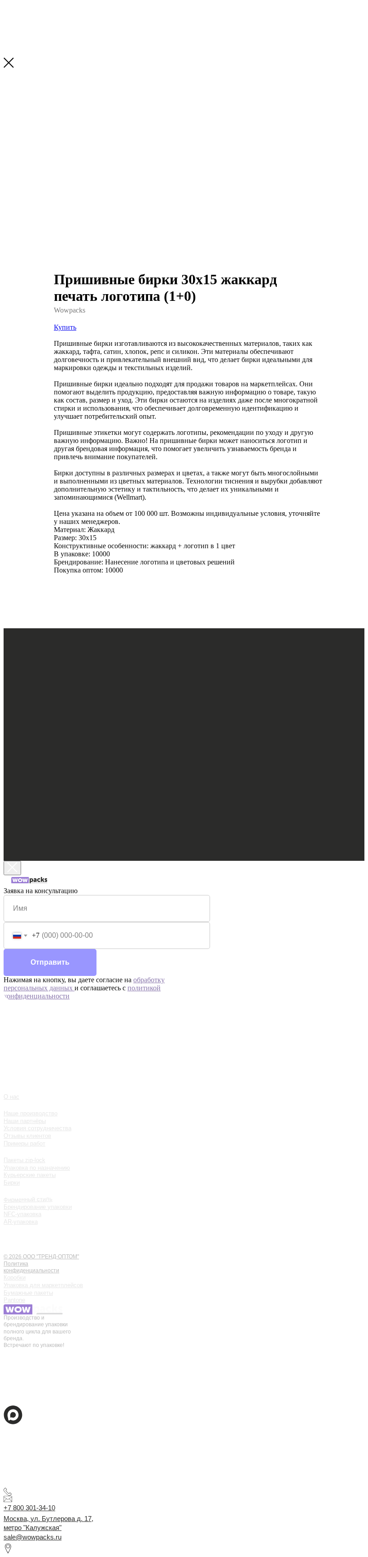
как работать (28, 1230)
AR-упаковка (21, 1221)
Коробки (15, 1277)
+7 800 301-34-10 (29, 1508)
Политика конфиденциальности (31, 1267)
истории (20, 1239)
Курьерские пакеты (30, 1175)
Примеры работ (24, 1143)
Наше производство (30, 1113)
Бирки (12, 1182)
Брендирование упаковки (38, 1207)
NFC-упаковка (22, 1214)
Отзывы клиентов (27, 1135)
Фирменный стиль (28, 1199)
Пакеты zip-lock (24, 1160)
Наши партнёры (25, 1121)
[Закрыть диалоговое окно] (12, 868)
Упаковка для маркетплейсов (43, 1285)
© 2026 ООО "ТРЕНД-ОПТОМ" (41, 1256)
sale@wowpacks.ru (32, 1537)
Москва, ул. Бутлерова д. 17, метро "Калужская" (48, 1523)
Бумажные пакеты (28, 1292)
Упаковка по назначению (37, 1167)
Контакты (22, 1249)
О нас (11, 1096)
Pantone (14, 1300)
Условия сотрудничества (37, 1128)
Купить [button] (65, 327)
